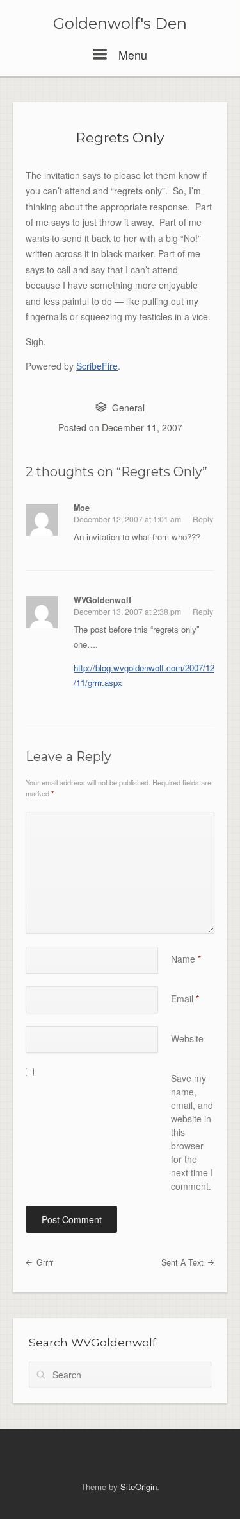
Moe (82, 507)
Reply (203, 518)
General (128, 407)
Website (187, 1038)
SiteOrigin (138, 1486)
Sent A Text (183, 1262)
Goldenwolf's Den (120, 23)
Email (185, 998)
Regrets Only (120, 138)
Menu (131, 54)
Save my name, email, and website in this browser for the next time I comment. (192, 1132)
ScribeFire (97, 365)
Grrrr (43, 1262)
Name (186, 958)
